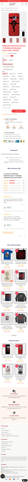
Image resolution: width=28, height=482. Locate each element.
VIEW (7, 259)
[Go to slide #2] (11, 40)
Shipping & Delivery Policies (7, 441)
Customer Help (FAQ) (5, 449)
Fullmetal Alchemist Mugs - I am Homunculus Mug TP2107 (21, 285)
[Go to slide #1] (4, 40)
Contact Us (3, 447)
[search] (22, 4)
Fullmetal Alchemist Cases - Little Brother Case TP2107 (7, 378)
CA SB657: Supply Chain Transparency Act (10, 435)
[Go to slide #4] (24, 40)
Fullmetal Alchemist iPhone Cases (9, 10)
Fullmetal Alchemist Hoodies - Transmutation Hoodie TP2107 (21, 327)
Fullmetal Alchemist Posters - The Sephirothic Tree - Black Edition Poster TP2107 (7, 285)
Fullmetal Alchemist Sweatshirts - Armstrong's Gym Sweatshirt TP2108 (7, 327)
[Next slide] (25, 24)
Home (2, 8)
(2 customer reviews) (12, 53)
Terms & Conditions (5, 430)
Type (3, 58)
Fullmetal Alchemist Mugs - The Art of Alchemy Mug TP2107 (7, 306)
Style (3, 62)
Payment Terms (4, 443)
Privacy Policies (4, 432)
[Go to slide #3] (18, 40)
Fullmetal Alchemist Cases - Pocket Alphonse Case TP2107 (20, 357)
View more (14, 335)
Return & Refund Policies (6, 445)
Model (3, 71)
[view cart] (26, 4)
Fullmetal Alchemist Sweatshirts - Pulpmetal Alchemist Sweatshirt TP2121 (21, 306)
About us (3, 428)
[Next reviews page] (25, 236)
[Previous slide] (3, 24)
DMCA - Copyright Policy (6, 434)
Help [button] (25, 480)
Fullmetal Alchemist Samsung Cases (16, 162)
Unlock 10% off (2, 476)
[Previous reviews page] (18, 236)
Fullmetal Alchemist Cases (11, 8)
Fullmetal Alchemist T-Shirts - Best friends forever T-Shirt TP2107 (7, 263)
